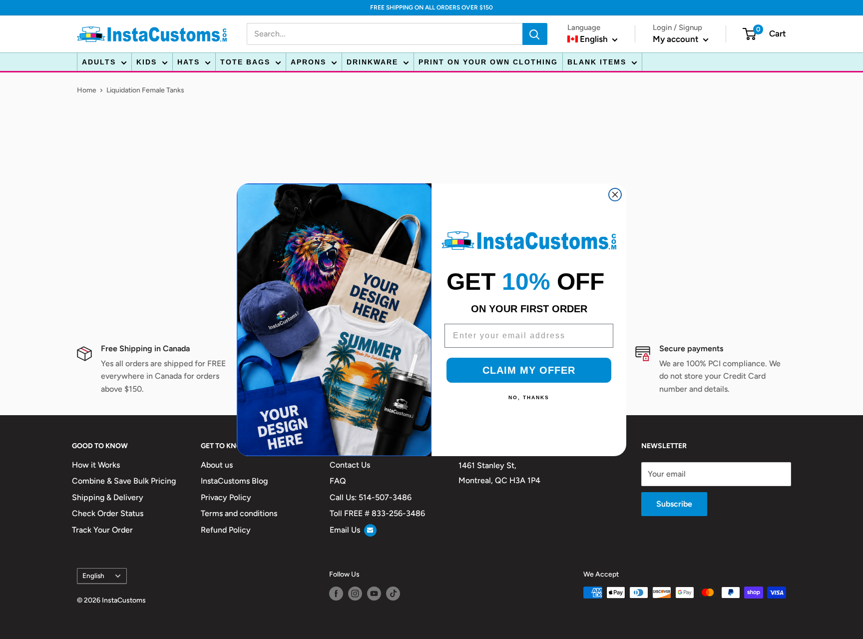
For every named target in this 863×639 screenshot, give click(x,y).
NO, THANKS (528, 397)
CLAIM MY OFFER (528, 370)
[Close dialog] (615, 194)
